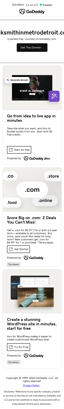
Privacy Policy (31, 385)
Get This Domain (31, 47)
